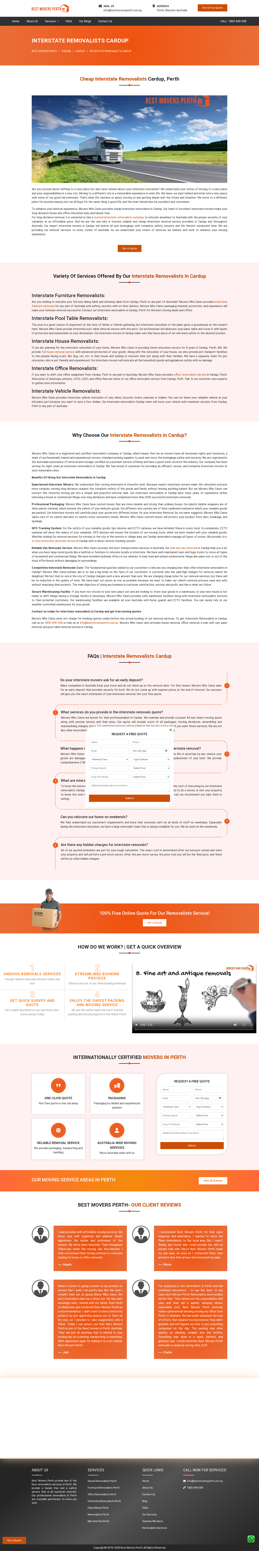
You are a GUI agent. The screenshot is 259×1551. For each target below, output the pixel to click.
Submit (129, 798)
